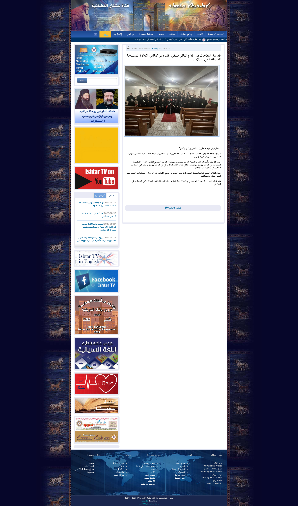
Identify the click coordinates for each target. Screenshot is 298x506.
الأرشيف (181, 472)
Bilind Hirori (153, 501)
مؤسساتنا (120, 472)
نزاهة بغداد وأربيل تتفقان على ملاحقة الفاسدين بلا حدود (97, 204)
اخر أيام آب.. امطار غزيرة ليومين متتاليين (99, 214)
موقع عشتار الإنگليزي (84, 469)
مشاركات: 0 (156, 48)
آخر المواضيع (100, 196)
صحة (91, 464)
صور (153, 469)
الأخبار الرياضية (178, 469)
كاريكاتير (151, 481)
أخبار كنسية (180, 478)
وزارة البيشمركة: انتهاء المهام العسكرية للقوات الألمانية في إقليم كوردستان (96, 239)
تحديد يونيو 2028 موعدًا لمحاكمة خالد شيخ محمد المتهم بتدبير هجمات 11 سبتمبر (99, 227)
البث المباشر (88, 466)
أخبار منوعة (180, 475)
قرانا (122, 466)
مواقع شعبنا (119, 475)
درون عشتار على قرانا (145, 466)
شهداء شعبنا (118, 464)
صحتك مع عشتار (147, 484)
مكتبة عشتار (149, 478)
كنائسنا (121, 469)
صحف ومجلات (148, 464)
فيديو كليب (150, 475)
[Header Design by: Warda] (149, 31)
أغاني (152, 472)
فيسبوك (90, 472)
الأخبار (111, 196)
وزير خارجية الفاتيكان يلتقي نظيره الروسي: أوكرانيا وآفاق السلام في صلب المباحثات (185, 39)
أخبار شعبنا (180, 464)
